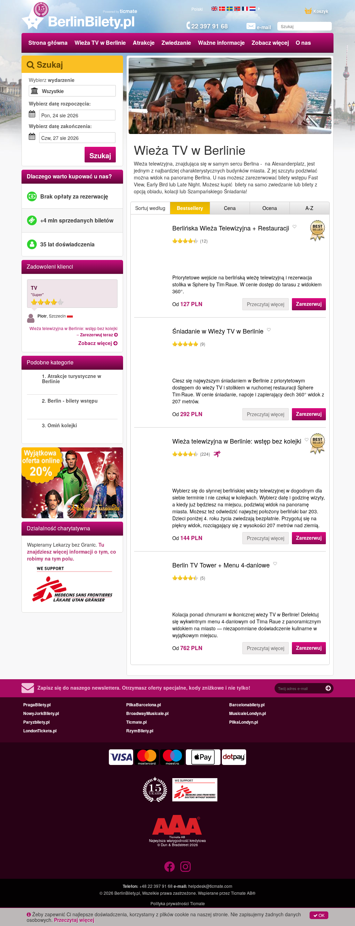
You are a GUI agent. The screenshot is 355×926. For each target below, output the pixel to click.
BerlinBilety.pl (127, 893)
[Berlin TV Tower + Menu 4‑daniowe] (151, 584)
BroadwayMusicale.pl (147, 713)
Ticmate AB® (243, 893)
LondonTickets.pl (40, 730)
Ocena (269, 207)
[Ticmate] (120, 11)
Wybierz (52, 79)
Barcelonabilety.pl (247, 704)
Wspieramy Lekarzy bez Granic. (71, 551)
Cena (230, 207)
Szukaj (100, 155)
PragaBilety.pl (37, 704)
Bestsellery (190, 207)
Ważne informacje (221, 43)
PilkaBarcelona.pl (143, 704)
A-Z (309, 207)
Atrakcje (144, 43)
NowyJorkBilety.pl (41, 713)
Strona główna (48, 43)
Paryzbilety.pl (36, 722)
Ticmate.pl (136, 722)
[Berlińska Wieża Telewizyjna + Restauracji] (151, 247)
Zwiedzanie (176, 43)
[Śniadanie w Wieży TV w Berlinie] (151, 350)
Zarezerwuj (309, 303)
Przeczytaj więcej (265, 304)
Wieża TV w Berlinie (100, 43)
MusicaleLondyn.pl (247, 713)
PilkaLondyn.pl (243, 722)
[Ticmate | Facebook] (169, 866)
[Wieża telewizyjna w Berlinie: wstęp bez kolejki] (151, 460)
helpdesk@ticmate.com (210, 886)
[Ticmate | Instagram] (185, 866)
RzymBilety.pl (139, 730)
